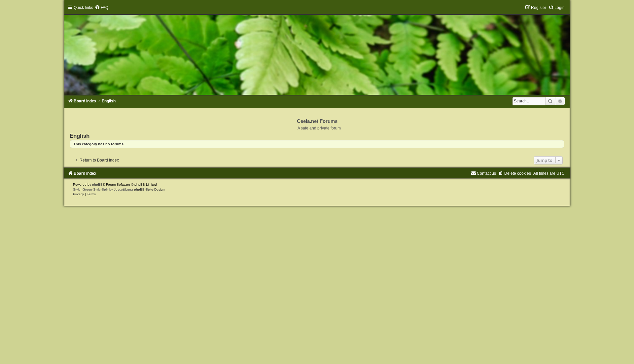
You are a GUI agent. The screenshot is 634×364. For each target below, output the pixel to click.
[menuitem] (101, 7)
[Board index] (317, 50)
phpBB (97, 184)
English (79, 136)
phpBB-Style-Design (149, 189)
